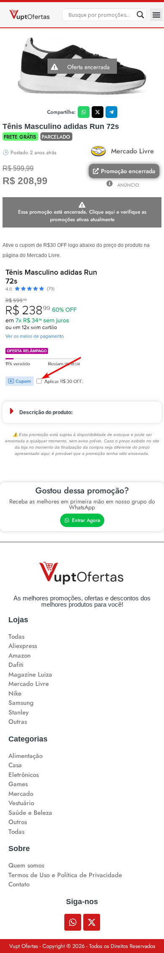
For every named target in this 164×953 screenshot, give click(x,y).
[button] (156, 14)
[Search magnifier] (140, 15)
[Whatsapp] (72, 922)
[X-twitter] (91, 922)
